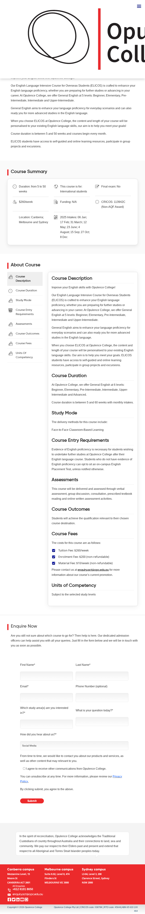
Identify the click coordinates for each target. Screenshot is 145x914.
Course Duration (26, 290)
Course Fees (23, 343)
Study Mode (23, 300)
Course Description (23, 278)
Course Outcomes (27, 333)
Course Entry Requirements (25, 312)
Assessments (24, 324)
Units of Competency (24, 355)
